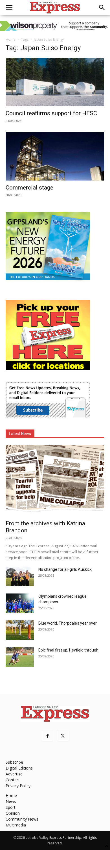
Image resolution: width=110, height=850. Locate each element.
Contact (13, 779)
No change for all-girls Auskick (65, 569)
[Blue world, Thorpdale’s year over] (20, 630)
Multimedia (16, 825)
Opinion (13, 813)
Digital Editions (19, 768)
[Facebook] (47, 736)
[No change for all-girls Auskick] (20, 576)
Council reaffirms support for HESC (51, 113)
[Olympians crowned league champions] (20, 603)
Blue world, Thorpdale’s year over (67, 623)
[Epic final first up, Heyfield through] (20, 657)
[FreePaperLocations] (48, 368)
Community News (22, 819)
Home (11, 39)
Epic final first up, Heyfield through (68, 650)
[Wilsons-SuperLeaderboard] (55, 26)
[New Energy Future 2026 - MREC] (48, 280)
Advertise (14, 774)
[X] (62, 736)
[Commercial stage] (55, 156)
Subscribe (14, 762)
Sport (11, 807)
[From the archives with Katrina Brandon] (55, 480)
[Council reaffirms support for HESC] (55, 82)
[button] (9, 7)
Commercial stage (29, 187)
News (11, 801)
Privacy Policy (18, 785)
